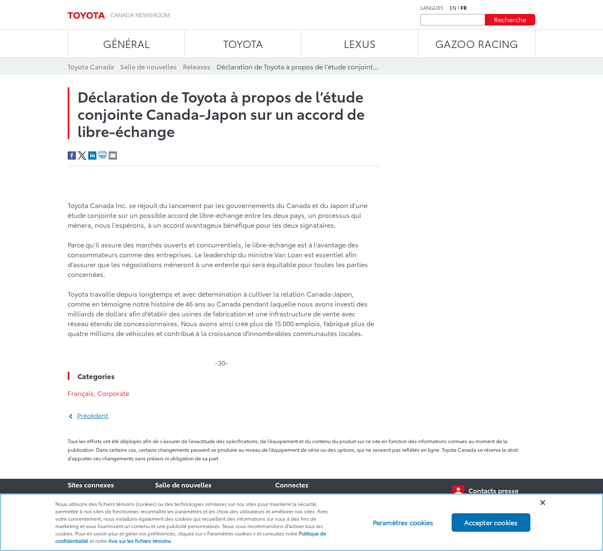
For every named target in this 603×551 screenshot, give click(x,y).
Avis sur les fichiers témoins (139, 540)
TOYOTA (243, 43)
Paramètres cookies (403, 522)
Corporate (113, 393)
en (453, 8)
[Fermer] (543, 503)
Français (81, 393)
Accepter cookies (491, 522)
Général (126, 43)
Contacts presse (493, 490)
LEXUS (360, 43)
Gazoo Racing (476, 43)
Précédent (92, 415)
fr (464, 8)
